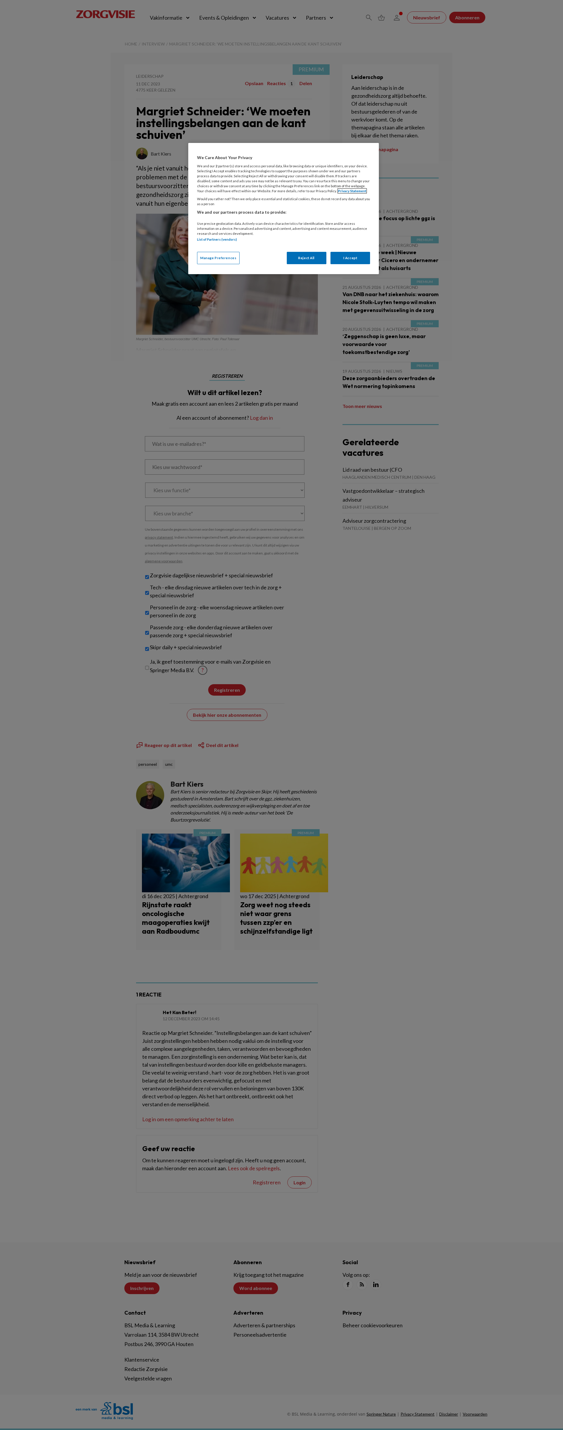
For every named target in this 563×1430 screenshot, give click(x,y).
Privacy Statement (352, 191)
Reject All (306, 258)
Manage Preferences (218, 258)
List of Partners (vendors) (217, 239)
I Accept (350, 258)
